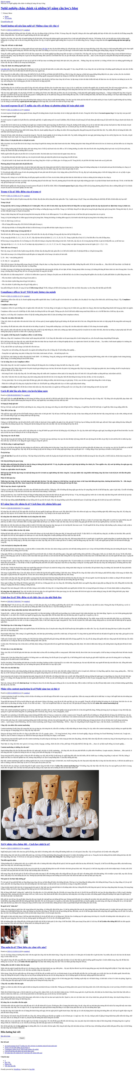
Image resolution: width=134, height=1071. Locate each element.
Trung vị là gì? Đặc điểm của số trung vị (21, 191)
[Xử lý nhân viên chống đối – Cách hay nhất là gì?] (50, 840)
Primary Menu (7, 13)
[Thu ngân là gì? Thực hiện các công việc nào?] (14, 943)
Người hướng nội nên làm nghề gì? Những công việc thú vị (30, 26)
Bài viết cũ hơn (5, 1036)
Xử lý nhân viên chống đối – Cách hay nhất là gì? (25, 844)
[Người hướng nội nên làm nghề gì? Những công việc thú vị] (7, 21)
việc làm (44, 48)
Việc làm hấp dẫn (10, 1066)
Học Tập (7, 1062)
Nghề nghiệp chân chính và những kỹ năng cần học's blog (39, 8)
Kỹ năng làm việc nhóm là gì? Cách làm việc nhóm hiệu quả (31, 504)
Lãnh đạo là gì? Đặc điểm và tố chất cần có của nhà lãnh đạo (31, 597)
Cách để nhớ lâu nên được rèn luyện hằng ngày (24, 391)
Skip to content (5, 1)
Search (22, 1038)
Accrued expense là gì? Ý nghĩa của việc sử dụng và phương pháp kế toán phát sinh (42, 105)
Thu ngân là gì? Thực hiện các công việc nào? (23, 947)
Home (7, 16)
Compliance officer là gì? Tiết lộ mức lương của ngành (28, 292)
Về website (8, 18)
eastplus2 (27, 30)
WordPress (17, 1069)
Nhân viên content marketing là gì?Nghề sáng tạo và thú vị (30, 689)
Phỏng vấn (8, 1064)
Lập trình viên (5, 69)
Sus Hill (31, 1069)
